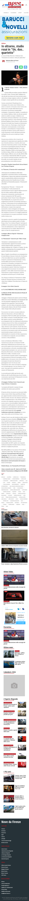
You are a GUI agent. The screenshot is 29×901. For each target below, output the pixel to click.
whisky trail (5, 500)
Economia (13, 12)
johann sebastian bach (15, 489)
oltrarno (3, 477)
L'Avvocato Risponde (5, 853)
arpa (24, 491)
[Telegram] (25, 67)
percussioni (3, 495)
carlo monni (24, 489)
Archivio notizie (4, 842)
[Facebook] (16, 67)
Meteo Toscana (4, 873)
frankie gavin (11, 504)
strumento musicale (14, 500)
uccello (8, 482)
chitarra (14, 493)
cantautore (5, 480)
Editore (2, 881)
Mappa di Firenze (5, 869)
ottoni (19, 491)
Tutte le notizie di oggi (6, 840)
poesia (2, 493)
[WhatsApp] (21, 67)
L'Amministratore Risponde (7, 851)
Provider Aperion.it (5, 885)
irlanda (4, 504)
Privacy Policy (4, 889)
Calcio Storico (4, 849)
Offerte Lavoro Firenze (6, 865)
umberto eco (15, 477)
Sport (20, 12)
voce (22, 500)
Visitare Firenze (4, 867)
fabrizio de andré (13, 480)
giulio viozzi (25, 482)
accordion (9, 477)
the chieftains (24, 502)
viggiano (18, 504)
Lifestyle (3, 838)
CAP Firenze (3, 875)
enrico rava (23, 478)
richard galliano (15, 478)
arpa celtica (3, 498)
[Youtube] (22, 5)
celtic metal (11, 498)
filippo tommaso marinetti (11, 497)
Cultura (3, 836)
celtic (23, 504)
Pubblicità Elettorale (5, 891)
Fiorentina (3, 832)
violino (19, 482)
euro (7, 506)
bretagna (17, 502)
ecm (4, 482)
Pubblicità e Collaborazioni (7, 887)
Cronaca (6, 12)
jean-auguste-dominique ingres (16, 486)
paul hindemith (15, 484)
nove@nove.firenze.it (5, 893)
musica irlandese (23, 498)
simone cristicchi (6, 491)
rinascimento (20, 488)
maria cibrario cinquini (6, 488)
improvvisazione (4, 489)
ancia (17, 498)
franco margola (6, 484)
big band (14, 491)
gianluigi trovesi (6, 478)
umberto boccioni (17, 495)
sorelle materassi (21, 493)
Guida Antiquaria (5, 858)
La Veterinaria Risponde (6, 856)
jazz (26, 480)
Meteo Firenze (4, 871)
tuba (14, 488)
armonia (14, 482)
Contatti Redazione (5, 883)
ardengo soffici (22, 497)
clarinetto (8, 493)
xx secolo (10, 495)
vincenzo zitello (9, 502)
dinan (2, 506)
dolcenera (21, 480)
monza (2, 502)
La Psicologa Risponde (6, 855)
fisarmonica (23, 477)
